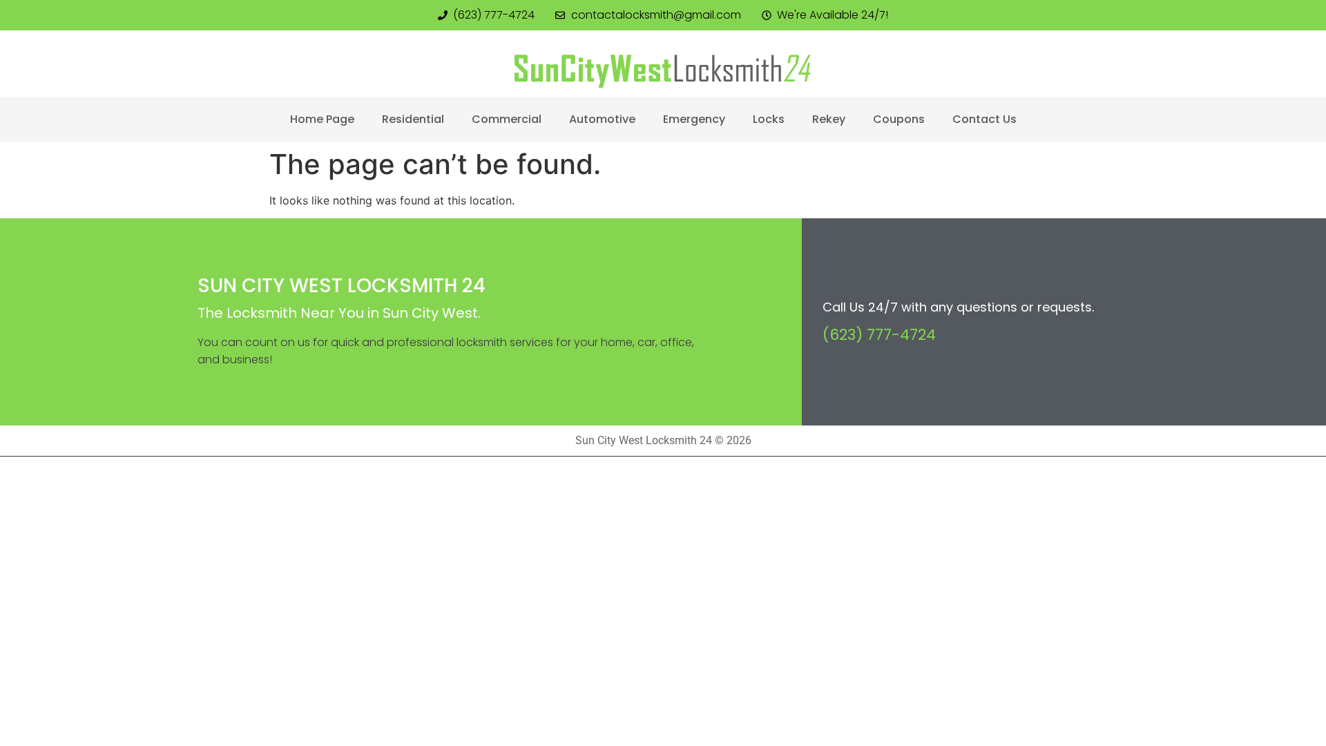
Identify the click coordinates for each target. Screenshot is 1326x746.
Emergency (694, 119)
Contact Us (984, 119)
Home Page (322, 119)
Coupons (899, 119)
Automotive (602, 119)
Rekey (828, 119)
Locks (769, 119)
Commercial (506, 119)
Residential (413, 119)
